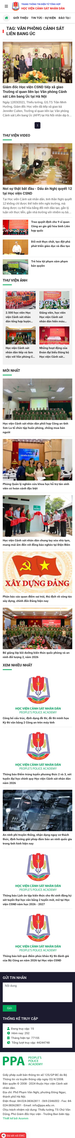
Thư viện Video (16, 135)
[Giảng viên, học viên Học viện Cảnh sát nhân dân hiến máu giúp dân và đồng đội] (54, 300)
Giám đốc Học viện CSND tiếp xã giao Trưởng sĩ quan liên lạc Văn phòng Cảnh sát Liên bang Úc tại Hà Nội (35, 92)
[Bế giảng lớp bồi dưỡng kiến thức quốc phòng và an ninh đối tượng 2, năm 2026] (37, 628)
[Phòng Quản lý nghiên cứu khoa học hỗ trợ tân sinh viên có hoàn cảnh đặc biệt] (37, 459)
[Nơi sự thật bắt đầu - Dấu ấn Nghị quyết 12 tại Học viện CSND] (37, 164)
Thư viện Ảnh (15, 280)
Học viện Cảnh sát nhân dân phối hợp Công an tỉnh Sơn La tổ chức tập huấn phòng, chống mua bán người (35, 428)
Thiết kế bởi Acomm (15, 1118)
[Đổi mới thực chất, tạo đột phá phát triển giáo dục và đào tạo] (15, 247)
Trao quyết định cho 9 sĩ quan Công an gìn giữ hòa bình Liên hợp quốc (50, 226)
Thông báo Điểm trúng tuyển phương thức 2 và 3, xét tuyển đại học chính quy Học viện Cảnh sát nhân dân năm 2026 (37, 779)
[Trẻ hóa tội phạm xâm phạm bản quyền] (15, 266)
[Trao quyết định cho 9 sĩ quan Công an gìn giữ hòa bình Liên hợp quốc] (15, 227)
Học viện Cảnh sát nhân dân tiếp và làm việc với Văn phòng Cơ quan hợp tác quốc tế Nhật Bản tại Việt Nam (20, 356)
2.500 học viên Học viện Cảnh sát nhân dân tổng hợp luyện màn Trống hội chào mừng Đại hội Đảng (19, 321)
